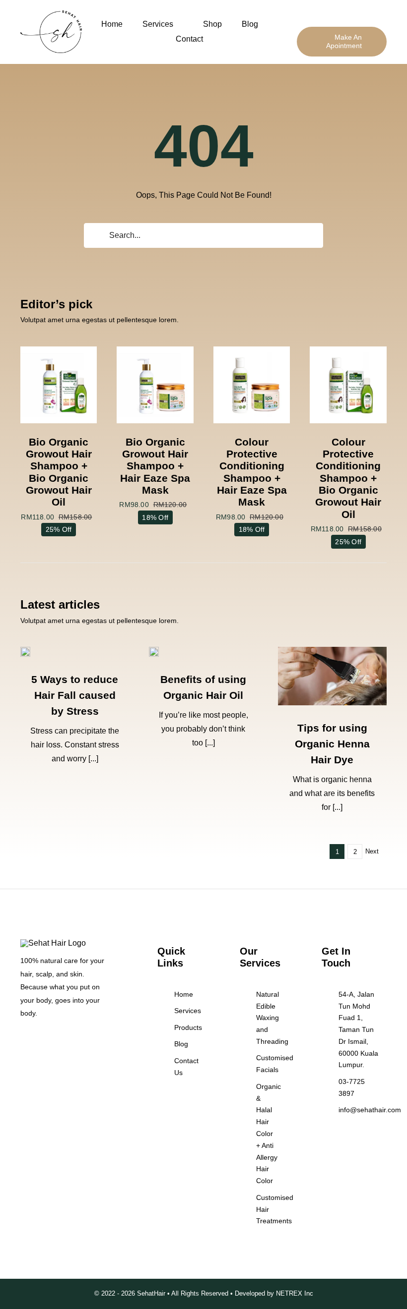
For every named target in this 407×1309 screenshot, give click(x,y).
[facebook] (23, 1041)
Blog (181, 1044)
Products (188, 1027)
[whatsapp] (55, 1041)
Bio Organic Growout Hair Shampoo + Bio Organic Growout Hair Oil (59, 472)
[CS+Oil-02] (348, 350)
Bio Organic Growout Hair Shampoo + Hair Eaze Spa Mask (155, 466)
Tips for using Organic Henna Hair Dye (332, 743)
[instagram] (39, 1041)
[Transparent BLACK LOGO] (51, 14)
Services (187, 1011)
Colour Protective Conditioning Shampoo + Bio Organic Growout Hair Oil (348, 478)
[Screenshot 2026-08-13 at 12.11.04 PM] (154, 650)
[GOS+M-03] (155, 350)
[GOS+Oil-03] (58, 350)
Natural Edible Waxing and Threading (272, 1017)
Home (183, 994)
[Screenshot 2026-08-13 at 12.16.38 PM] (25, 650)
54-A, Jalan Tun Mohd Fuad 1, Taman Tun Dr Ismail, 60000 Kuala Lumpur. (358, 1029)
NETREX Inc (294, 1293)
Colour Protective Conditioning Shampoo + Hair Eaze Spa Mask (252, 472)
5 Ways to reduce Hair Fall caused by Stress (74, 695)
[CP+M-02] (251, 350)
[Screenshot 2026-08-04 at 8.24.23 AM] (332, 650)
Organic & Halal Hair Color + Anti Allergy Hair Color (268, 1133)
